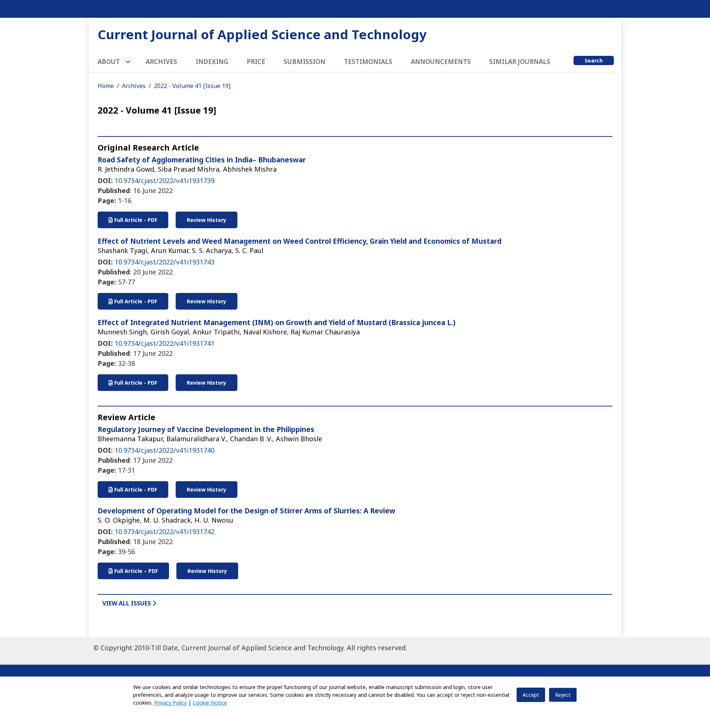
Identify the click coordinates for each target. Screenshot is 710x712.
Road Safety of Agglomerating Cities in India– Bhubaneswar (202, 160)
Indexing (212, 61)
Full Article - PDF (135, 219)
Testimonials (368, 61)
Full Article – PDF (135, 570)
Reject (563, 694)
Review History (206, 219)
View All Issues (127, 603)
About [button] (109, 61)
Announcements (441, 61)
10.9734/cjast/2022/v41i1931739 (164, 180)
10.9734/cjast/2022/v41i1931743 (164, 261)
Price (256, 61)
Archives (161, 61)
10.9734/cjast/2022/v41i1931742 (164, 531)
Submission (304, 61)
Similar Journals (519, 61)
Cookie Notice (210, 702)
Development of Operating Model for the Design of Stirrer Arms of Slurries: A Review (246, 511)
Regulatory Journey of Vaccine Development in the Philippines (206, 429)
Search (594, 60)
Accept (531, 694)
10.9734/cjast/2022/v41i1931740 (164, 450)
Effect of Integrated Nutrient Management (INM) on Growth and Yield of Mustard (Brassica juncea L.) (277, 322)
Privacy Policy (170, 702)
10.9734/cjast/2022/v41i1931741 (164, 343)
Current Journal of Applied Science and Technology (262, 34)
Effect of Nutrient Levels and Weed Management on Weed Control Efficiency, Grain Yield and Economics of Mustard (299, 241)
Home (106, 86)
